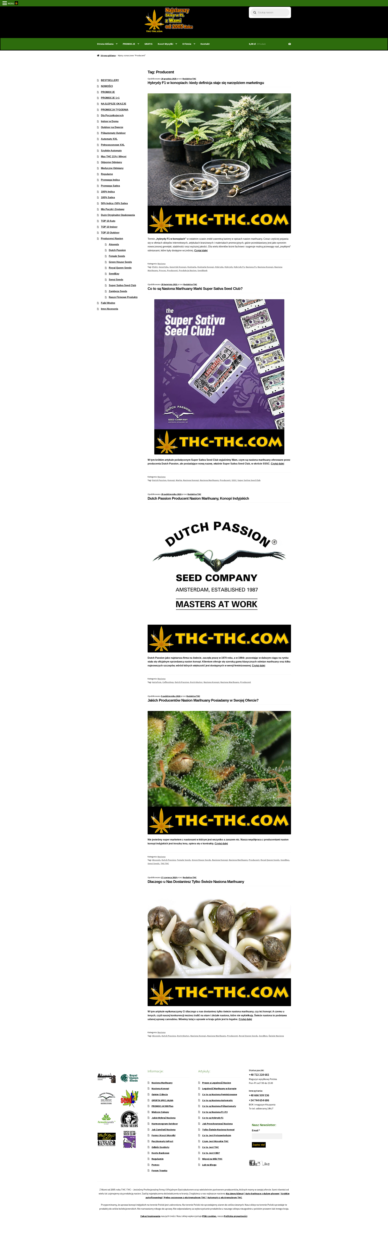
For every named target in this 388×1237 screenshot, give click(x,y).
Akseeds (156, 860)
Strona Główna (105, 43)
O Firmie (186, 43)
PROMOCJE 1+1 (110, 98)
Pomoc (155, 1164)
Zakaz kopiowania (150, 1216)
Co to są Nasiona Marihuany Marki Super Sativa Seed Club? (195, 289)
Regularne (107, 174)
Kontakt (205, 43)
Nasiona (161, 263)
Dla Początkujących (112, 115)
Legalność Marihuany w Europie (219, 1088)
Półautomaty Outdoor (113, 133)
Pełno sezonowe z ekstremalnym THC (185, 1197)
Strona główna (108, 55)
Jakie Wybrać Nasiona (164, 1117)
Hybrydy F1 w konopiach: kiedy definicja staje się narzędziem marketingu (206, 83)
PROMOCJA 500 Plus (162, 1106)
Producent (172, 270)
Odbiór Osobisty (160, 1147)
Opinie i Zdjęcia (160, 1094)
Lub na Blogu (209, 1164)
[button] (5, 3)
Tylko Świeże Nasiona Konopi (218, 1129)
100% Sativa (108, 197)
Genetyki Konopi (177, 267)
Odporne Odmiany (111, 162)
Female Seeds (184, 860)
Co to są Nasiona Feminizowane (219, 1094)
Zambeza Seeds (118, 291)
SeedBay (285, 860)
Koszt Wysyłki (165, 43)
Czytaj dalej (200, 250)
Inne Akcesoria (109, 309)
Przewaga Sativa (110, 185)
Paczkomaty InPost (162, 1141)
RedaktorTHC (189, 78)
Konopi (171, 480)
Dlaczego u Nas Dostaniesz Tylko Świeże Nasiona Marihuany (196, 882)
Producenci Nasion (112, 238)
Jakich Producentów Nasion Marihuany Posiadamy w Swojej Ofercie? (203, 700)
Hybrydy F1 (239, 267)
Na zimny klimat (235, 1193)
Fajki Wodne (108, 303)
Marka (179, 480)
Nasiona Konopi (265, 267)
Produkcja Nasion (187, 270)
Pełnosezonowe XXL (113, 145)
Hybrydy (228, 267)
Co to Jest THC (210, 1147)
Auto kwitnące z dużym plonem (262, 1193)
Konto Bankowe (160, 1152)
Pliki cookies (209, 1216)
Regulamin (158, 1158)
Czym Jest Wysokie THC (215, 1141)
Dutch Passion (159, 480)
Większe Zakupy (160, 1111)
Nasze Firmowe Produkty (123, 297)
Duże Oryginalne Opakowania (118, 215)
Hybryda (219, 267)
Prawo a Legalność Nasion (216, 1082)
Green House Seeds (201, 860)
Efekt (155, 267)
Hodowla (191, 267)
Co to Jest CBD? (211, 1152)
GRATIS (148, 43)
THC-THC (165, 863)
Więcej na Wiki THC (212, 1158)
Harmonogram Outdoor (165, 1123)
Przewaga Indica (110, 180)
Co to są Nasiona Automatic (217, 1100)
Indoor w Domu (110, 121)
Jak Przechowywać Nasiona (217, 1123)
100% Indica (108, 191)
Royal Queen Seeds (270, 860)
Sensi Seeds (153, 863)
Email (256, 1130)
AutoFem (156, 682)
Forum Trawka (159, 1170)
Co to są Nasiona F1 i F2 (214, 1111)
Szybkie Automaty (111, 150)
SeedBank (202, 270)
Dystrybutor (196, 682)
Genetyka (163, 267)
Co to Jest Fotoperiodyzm (216, 1135)
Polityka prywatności (235, 1216)
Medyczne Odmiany (112, 168)
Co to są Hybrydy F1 (212, 1117)
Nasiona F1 (251, 267)
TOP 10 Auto (108, 221)
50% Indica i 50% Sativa (114, 203)
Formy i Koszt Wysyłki (163, 1135)
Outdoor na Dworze (112, 127)
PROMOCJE (129, 43)
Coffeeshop (168, 682)
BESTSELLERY (110, 80)
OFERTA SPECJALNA (162, 1100)
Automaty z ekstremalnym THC (224, 1197)
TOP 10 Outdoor (110, 232)
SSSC (234, 480)
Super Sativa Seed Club (249, 480)
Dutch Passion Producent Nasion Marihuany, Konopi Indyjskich (198, 498)
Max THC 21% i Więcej (113, 156)
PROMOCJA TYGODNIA (114, 109)
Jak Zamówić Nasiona (164, 1129)
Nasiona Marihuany (209, 480)
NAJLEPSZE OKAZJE (113, 103)
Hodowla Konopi (205, 267)
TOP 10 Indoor (109, 227)
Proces (162, 270)
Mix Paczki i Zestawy (112, 209)
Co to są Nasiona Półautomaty (219, 1106)
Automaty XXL (109, 139)
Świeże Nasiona (276, 1035)
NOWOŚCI (107, 86)
